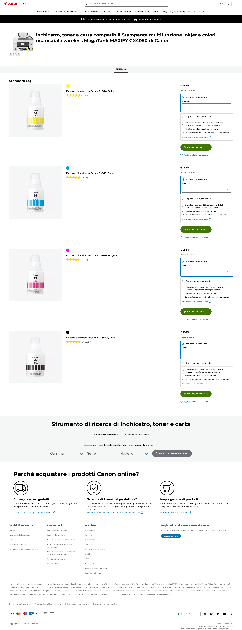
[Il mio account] (221, 4)
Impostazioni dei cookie (105, 604)
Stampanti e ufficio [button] (90, 11)
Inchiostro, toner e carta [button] (65, 11)
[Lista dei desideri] (228, 4)
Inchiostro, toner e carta (95, 549)
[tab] (105, 434)
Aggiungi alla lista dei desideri (196, 155)
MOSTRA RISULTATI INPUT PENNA (174, 454)
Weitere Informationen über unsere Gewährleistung (113, 512)
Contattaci (13, 530)
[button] (157, 445)
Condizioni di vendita (20, 604)
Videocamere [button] (124, 11)
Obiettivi (88, 544)
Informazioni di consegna (19, 535)
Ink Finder (89, 554)
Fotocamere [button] (43, 11)
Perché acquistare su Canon (174, 512)
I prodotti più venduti (94, 573)
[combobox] (126, 4)
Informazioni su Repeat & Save (195, 137)
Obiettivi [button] (108, 11)
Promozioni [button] (199, 11)
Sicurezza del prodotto (56, 559)
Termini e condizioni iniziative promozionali (59, 545)
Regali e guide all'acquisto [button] (176, 11)
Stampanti (89, 559)
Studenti (88, 535)
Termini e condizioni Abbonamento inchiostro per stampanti (62, 553)
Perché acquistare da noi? (58, 530)
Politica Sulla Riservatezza (48, 604)
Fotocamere (90, 540)
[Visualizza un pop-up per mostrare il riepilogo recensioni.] (90, 342)
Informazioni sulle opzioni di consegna (32, 512)
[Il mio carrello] (235, 4)
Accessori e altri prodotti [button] (147, 11)
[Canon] (11, 4)
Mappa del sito (53, 564)
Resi (10, 540)
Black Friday (90, 530)
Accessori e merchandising (96, 568)
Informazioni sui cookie (77, 604)
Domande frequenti (17, 544)
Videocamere (90, 563)
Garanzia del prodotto (56, 535)
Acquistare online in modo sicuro (61, 540)
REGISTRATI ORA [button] (171, 536)
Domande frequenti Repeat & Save (23, 549)
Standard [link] (121, 69)
